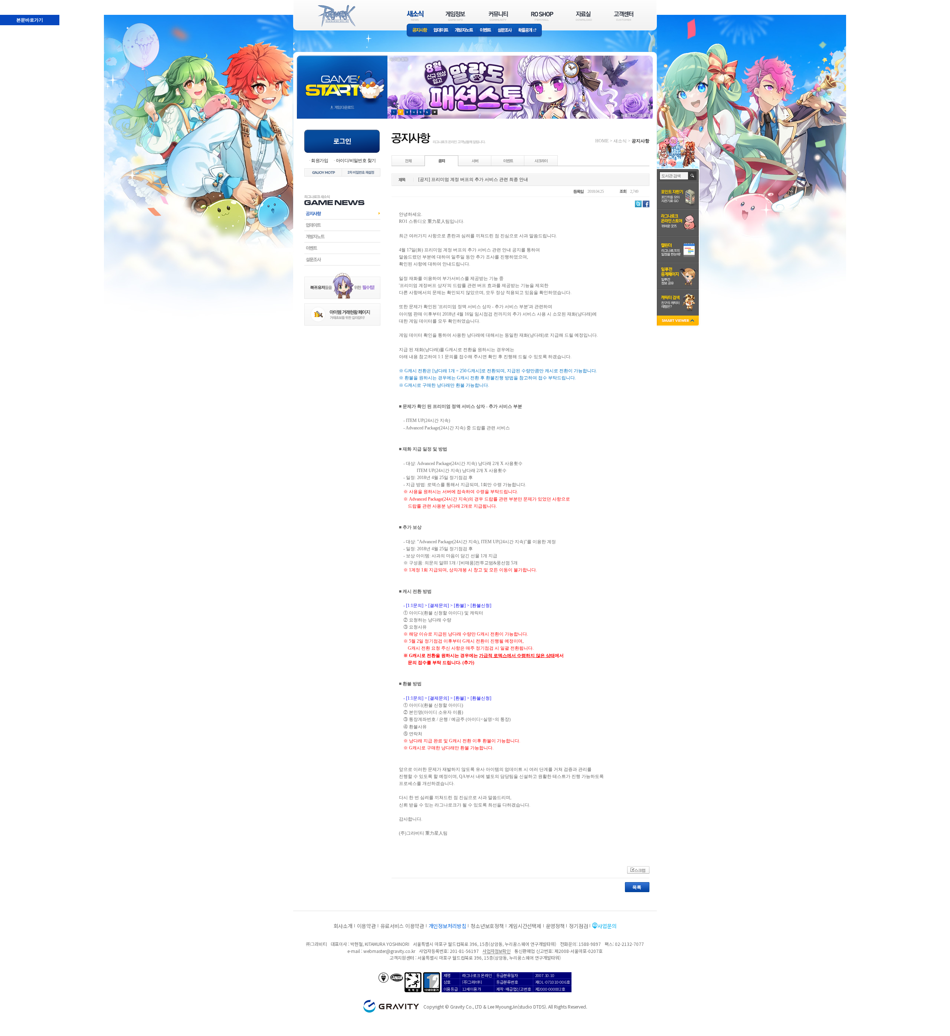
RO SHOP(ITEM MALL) (542, 16)
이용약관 (366, 926)
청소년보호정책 (487, 926)
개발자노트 (464, 30)
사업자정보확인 (496, 951)
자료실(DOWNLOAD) (583, 16)
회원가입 (319, 160)
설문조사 (504, 30)
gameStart (342, 80)
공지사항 (418, 30)
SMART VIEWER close (678, 321)
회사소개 (343, 926)
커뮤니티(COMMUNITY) (498, 16)
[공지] (441, 160)
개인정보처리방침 (447, 926)
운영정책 (555, 926)
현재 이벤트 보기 (435, 112)
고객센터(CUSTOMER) (624, 16)
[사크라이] (541, 160)
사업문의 (606, 926)
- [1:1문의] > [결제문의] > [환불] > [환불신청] (445, 605)
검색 (693, 175)
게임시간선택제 (524, 926)
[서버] (475, 160)
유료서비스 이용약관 (402, 926)
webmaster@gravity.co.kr (389, 951)
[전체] (408, 160)
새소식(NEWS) (415, 16)
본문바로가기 (13, 3)
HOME (602, 140)
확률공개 (528, 30)
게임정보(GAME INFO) (455, 16)
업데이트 (441, 30)
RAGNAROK (336, 16)
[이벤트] (508, 160)
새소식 (620, 140)
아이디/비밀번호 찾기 (356, 160)
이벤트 (485, 30)
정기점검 (578, 926)
